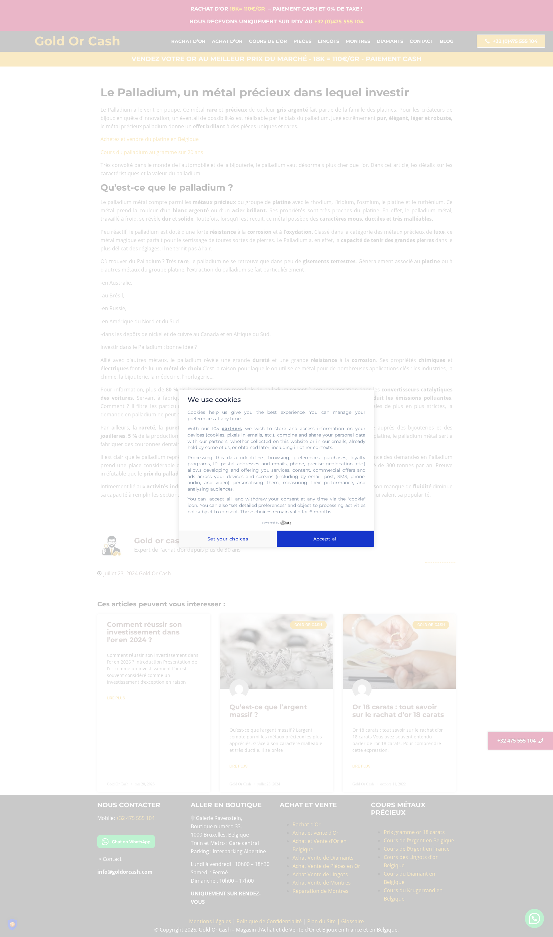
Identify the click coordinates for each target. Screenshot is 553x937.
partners (231, 429)
